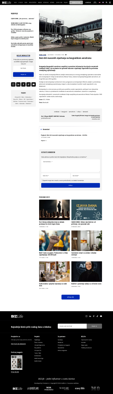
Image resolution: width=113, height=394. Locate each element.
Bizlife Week (37, 361)
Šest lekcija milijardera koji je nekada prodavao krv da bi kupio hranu (51, 223)
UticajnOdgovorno (39, 345)
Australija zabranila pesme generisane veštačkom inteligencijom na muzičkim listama (22, 44)
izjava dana (30, 99)
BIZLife (52, 55)
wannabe (22, 103)
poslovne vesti (22, 101)
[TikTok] (28, 84)
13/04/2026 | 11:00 (43, 226)
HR (24, 99)
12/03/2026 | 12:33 (75, 257)
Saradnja (60, 340)
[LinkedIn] (18, 84)
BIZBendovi (37, 355)
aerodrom (72, 112)
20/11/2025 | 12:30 (43, 288)
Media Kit (60, 342)
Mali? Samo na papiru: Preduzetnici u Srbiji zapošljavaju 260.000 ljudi (53, 254)
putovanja (30, 101)
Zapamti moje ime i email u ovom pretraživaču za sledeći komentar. (63, 180)
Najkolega (37, 340)
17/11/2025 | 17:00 (43, 257)
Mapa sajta (84, 345)
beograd (64, 112)
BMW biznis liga (38, 358)
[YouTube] (33, 84)
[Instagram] (13, 84)
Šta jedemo (37, 348)
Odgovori (43, 140)
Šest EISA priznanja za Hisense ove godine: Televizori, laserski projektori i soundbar (22, 30)
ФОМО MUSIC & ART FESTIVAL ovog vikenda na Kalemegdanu (21, 24)
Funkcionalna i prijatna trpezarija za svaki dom (53, 285)
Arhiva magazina (62, 350)
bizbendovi (28, 97)
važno (16, 103)
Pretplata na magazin (64, 345)
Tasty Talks (37, 353)
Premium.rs (46, 383)
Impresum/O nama (86, 340)
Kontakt (83, 342)
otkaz (79, 112)
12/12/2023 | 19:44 (59, 55)
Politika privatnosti (86, 348)
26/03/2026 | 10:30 (75, 286)
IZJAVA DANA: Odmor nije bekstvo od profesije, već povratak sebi (83, 223)
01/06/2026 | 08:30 (75, 226)
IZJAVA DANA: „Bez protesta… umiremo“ (22, 18)
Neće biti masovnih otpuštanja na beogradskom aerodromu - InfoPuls (67, 135)
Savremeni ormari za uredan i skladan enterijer (83, 254)
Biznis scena (42, 55)
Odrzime (15, 101)
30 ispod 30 (17, 97)
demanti (85, 112)
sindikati (56, 112)
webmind (28, 103)
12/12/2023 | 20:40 (45, 137)
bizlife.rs (63, 383)
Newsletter (61, 348)
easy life (15, 99)
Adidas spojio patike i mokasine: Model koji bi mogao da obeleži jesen (22, 38)
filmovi (21, 99)
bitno (23, 97)
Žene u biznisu (38, 342)
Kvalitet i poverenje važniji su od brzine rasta (86, 284)
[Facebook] (23, 84)
